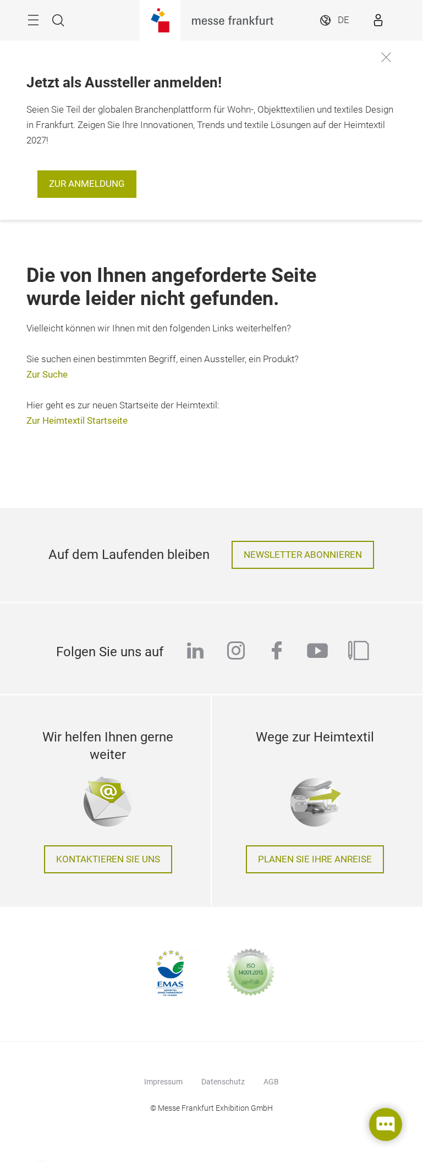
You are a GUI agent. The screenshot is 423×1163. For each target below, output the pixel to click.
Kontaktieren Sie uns (108, 859)
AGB (271, 1081)
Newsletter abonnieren (303, 555)
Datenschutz (223, 1081)
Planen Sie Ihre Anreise (315, 859)
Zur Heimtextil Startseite (77, 421)
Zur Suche (47, 374)
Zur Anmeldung (87, 184)
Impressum (163, 1081)
